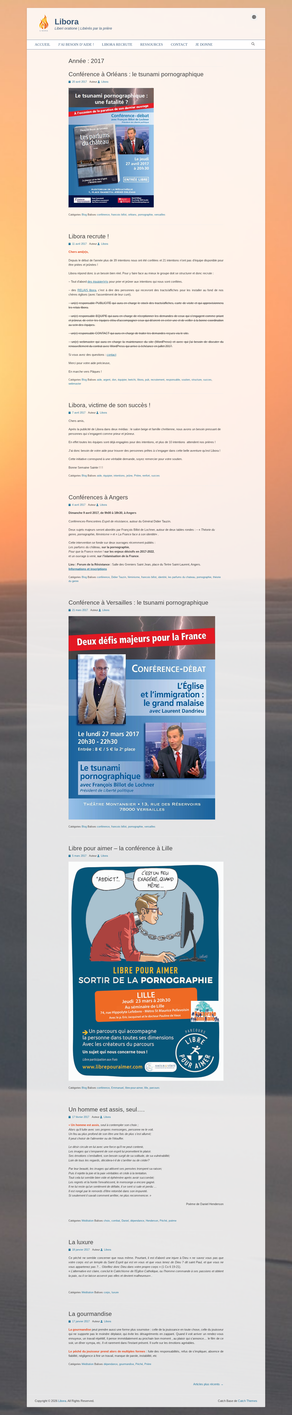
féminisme (134, 577)
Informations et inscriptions (88, 569)
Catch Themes (247, 1400)
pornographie (145, 214)
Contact (179, 44)
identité (162, 577)
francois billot (119, 214)
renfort (146, 475)
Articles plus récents (208, 1384)
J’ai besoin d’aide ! (76, 44)
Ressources (151, 44)
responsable (173, 379)
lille (146, 1087)
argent (106, 379)
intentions (119, 475)
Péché (163, 1220)
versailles (159, 214)
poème (172, 1220)
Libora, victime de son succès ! (109, 405)
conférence (103, 214)
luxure (115, 1292)
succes (207, 379)
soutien (186, 379)
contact (111, 354)
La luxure (81, 1242)
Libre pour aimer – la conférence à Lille (121, 848)
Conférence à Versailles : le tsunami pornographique (138, 602)
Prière (137, 475)
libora (140, 379)
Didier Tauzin (118, 577)
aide (99, 379)
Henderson (152, 1220)
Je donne (204, 44)
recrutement (157, 379)
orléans (132, 214)
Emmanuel (117, 1087)
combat (115, 1220)
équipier (122, 379)
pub (147, 379)
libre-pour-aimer (134, 1087)
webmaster (75, 383)
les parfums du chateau (181, 577)
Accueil (42, 44)
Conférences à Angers (98, 497)
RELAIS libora (86, 290)
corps (107, 1292)
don (114, 379)
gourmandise (126, 1364)
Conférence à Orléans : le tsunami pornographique (136, 74)
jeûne (129, 475)
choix (107, 1220)
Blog (84, 214)
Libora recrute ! (89, 236)
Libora (67, 21)
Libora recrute (117, 44)
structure (196, 379)
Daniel (125, 1220)
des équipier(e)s (97, 281)
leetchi (132, 379)
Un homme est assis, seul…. (107, 1109)
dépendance (137, 1220)
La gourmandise (90, 1314)
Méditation (88, 1220)
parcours (155, 1087)
